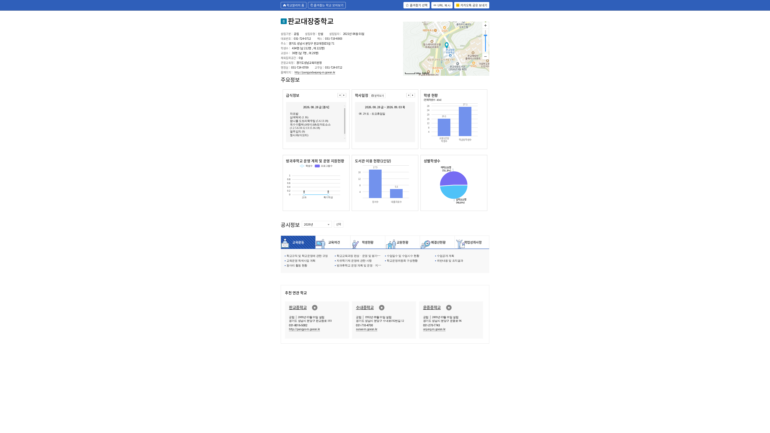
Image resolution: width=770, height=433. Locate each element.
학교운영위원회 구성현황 (402, 260)
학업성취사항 (472, 242)
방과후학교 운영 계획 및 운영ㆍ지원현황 (361, 265)
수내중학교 (365, 307)
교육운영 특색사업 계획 (301, 260)
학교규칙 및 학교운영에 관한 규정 (307, 256)
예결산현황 (437, 242)
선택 (338, 224)
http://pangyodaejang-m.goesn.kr (315, 72)
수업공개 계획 (445, 256)
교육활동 (298, 242)
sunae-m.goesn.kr (366, 329)
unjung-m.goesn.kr (434, 329)
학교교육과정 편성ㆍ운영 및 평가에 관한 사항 (364, 256)
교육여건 (333, 242)
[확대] (485, 25)
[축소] (485, 56)
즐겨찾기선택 (315, 308)
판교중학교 (298, 307)
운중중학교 (432, 307)
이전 (339, 95)
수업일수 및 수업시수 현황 (403, 256)
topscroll (344, 106)
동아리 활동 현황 (297, 265)
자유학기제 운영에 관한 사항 (354, 260)
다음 (344, 95)
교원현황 (402, 242)
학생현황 (368, 242)
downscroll (344, 138)
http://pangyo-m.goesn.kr (304, 329)
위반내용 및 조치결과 (450, 260)
